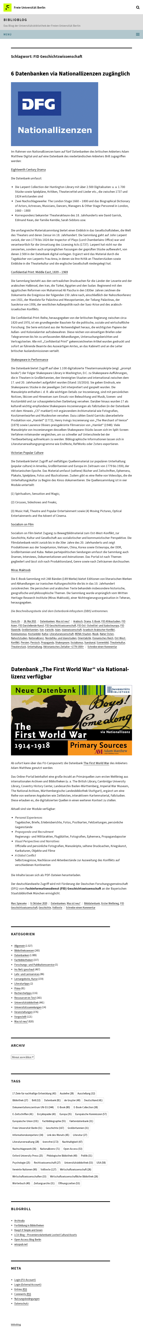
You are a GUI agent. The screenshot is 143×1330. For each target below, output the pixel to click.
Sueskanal (89, 642)
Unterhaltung (34, 647)
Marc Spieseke (19, 903)
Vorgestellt (20, 1017)
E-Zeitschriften (22, 1114)
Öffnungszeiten (69, 1183)
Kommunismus (19, 634)
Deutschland (93, 1100)
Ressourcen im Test (25, 998)
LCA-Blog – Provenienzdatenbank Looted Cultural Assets (45, 1235)
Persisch (35, 642)
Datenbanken (47, 621)
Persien (25, 642)
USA (101, 1162)
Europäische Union (25, 1121)
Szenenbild (103, 642)
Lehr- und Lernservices (27, 974)
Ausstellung (86, 1093)
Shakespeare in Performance (29, 360)
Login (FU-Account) (25, 1280)
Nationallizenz (36, 638)
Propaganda (47, 642)
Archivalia (19, 1220)
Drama (87, 621)
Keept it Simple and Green (28, 1230)
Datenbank (52, 1100)
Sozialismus (77, 642)
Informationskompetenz (27, 1135)
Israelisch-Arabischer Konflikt (99, 630)
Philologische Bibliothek (62, 1155)
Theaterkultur (117, 642)
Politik (86, 1155)
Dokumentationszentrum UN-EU (33, 1107)
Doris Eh (15, 621)
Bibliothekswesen (24, 950)
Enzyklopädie (46, 1114)
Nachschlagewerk (24, 1149)
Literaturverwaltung (25, 1142)
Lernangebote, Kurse (26, 979)
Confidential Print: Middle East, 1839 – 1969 (39, 272)
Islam (58, 630)
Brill (36, 1100)
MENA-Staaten (83, 634)
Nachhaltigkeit (72, 1142)
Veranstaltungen (23, 1012)
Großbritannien (30, 630)
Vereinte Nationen (24, 1169)
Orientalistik (84, 638)
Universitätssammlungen (28, 1007)
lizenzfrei (50, 1142)
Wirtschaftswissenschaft (75, 1169)
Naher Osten (107, 634)
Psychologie (21, 1162)
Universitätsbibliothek (26, 1002)
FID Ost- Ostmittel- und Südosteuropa (98, 625)
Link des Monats (58, 1135)
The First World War (96, 763)
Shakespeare (62, 642)
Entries (20, 1289)
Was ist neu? (63, 621)
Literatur (80, 1135)
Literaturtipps (22, 983)
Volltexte (57, 907)
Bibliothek (20, 1100)
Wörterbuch (21, 1183)
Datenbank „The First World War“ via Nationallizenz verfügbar (70, 672)
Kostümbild (34, 634)
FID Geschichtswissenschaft (60, 625)
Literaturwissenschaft (62, 634)
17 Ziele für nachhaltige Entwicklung (34, 1093)
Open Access (72, 1149)
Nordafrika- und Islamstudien (61, 638)
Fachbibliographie (54, 1121)
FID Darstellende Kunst (31, 625)
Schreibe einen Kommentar (102, 647)
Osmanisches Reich (102, 638)
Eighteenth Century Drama (28, 169)
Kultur (45, 634)
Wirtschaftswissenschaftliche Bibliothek (74, 1176)
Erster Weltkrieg (110, 903)
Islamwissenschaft (72, 630)
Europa (65, 1114)
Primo (17, 988)
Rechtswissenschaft (47, 1162)
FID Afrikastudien (110, 621)
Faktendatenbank (81, 1121)
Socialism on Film (22, 524)
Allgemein (19, 946)
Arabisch (78, 621)
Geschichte (45, 907)
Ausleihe (67, 1093)
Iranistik (49, 630)
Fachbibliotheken (23, 960)
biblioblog (15, 19)
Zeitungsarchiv (44, 1183)
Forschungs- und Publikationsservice (34, 964)
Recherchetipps (23, 993)
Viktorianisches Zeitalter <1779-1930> (63, 647)
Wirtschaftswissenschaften (29, 1176)
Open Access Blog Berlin (27, 1239)
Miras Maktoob (21, 570)
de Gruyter (72, 1100)
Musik (95, 634)
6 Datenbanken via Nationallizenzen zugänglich (70, 73)
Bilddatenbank (92, 903)
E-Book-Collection (86, 1107)
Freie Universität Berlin (27, 1128)
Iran (42, 630)
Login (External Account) (27, 1284)
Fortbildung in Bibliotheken (29, 1225)
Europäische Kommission (91, 1114)
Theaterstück (18, 647)
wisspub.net (21, 1244)
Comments (22, 1294)
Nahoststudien (19, 638)
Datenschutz (21, 1303)
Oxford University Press (27, 1155)
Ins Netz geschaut (24, 969)
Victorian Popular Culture (27, 453)
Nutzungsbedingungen (27, 1299)
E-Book (96, 621)
